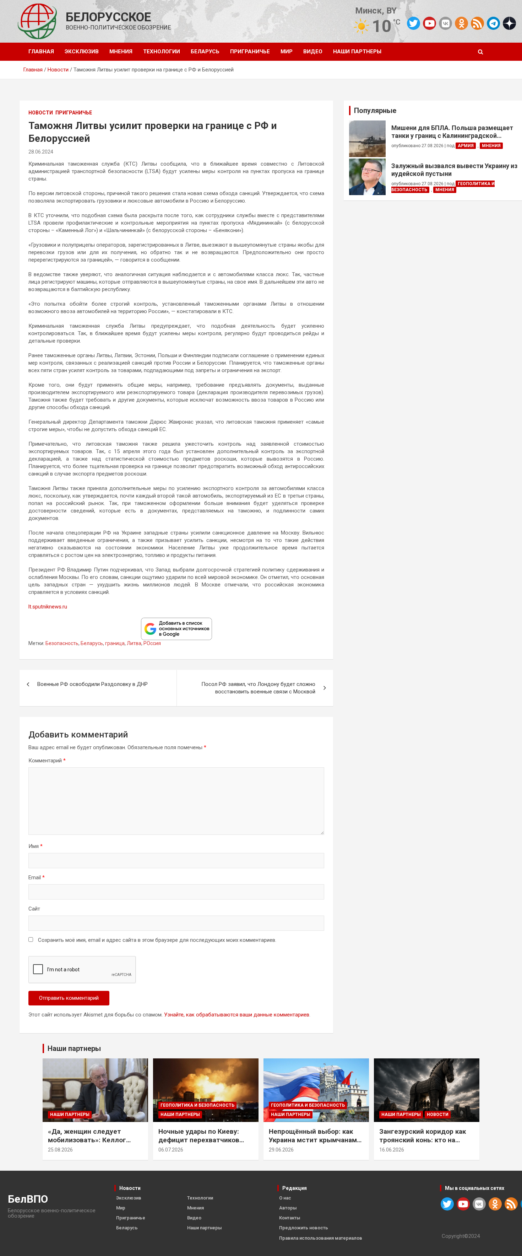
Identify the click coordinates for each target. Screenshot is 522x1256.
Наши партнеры (357, 51)
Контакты (289, 1217)
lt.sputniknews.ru (47, 606)
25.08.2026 (60, 1150)
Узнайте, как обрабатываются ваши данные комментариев (236, 1014)
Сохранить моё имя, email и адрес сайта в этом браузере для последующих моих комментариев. (157, 940)
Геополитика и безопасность (197, 1105)
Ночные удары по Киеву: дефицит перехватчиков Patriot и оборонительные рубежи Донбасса (200, 1144)
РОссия (152, 643)
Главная (41, 51)
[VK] (445, 23)
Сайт (34, 909)
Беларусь (205, 51)
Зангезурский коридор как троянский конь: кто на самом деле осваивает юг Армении (422, 1144)
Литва (134, 643)
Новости (40, 113)
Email (36, 877)
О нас (285, 1198)
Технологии (161, 51)
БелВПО (28, 1199)
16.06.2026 (391, 1150)
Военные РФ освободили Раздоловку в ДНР (92, 684)
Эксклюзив (82, 51)
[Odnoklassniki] (461, 23)
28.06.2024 (40, 152)
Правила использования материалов (320, 1238)
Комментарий (47, 760)
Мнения (120, 51)
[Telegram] (493, 23)
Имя (35, 846)
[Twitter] (413, 23)
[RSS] (477, 23)
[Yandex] (509, 23)
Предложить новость (303, 1227)
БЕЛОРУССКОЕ (108, 17)
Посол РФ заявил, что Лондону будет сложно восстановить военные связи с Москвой (258, 688)
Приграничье (250, 51)
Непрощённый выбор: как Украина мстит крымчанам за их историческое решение (316, 1140)
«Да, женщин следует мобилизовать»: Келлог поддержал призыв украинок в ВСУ (87, 1144)
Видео (312, 51)
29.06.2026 (281, 1150)
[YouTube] (429, 23)
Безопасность (61, 643)
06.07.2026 (170, 1150)
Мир (287, 51)
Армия (466, 145)
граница (115, 643)
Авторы (288, 1208)
